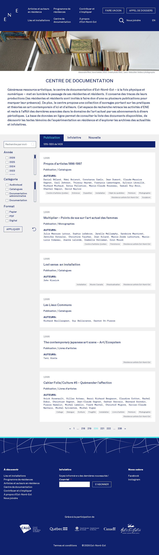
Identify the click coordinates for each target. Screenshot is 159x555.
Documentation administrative (18, 194)
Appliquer (13, 229)
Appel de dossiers (141, 10)
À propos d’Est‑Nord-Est (88, 20)
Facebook (133, 476)
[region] (20, 165)
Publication (51, 137)
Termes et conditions (65, 545)
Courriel (65, 479)
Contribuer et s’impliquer (87, 10)
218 (83, 428)
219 (89, 428)
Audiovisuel (15, 185)
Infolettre (74, 137)
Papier (13, 212)
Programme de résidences (62, 10)
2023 (12, 171)
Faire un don (113, 10)
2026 (12, 158)
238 (120, 428)
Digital (13, 220)
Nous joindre (134, 20)
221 (102, 428)
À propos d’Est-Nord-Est (18, 494)
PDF (11, 216)
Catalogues (16, 189)
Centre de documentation (62, 20)
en (153, 20)
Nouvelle (95, 137)
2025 (12, 162)
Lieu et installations (39, 20)
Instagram (134, 479)
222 (109, 428)
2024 (12, 166)
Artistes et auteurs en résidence (38, 10)
